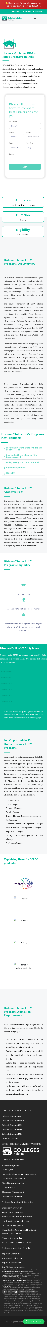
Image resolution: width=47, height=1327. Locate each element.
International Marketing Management (19, 1174)
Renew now (11, 6)
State (11, 143)
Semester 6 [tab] (6, 701)
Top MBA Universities (11, 1253)
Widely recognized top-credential (22, 462)
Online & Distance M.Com (13, 1120)
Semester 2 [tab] (6, 677)
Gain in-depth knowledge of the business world (21, 456)
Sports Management (11, 1165)
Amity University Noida (12, 1212)
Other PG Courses (10, 1138)
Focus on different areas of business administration (24, 448)
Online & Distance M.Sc (12, 1134)
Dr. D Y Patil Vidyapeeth (12, 1225)
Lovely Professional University (15, 1221)
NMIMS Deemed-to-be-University (17, 1216)
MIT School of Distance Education (16, 1242)
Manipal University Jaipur (13, 1238)
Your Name (13, 122)
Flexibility (10, 473)
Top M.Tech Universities (12, 1258)
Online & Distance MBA (12, 1129)
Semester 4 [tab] (6, 689)
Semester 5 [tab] (6, 695)
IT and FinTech (8, 1187)
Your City (29, 143)
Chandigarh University (12, 1208)
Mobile (28, 132)
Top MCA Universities (11, 1262)
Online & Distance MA (11, 1116)
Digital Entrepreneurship (13, 1183)
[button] (35, 18)
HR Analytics (7, 1169)
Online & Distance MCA (12, 1125)
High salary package (16, 467)
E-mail (11, 132)
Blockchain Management (13, 1192)
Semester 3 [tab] (6, 683)
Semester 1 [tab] (6, 671)
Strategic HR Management (13, 1178)
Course (11, 154)
